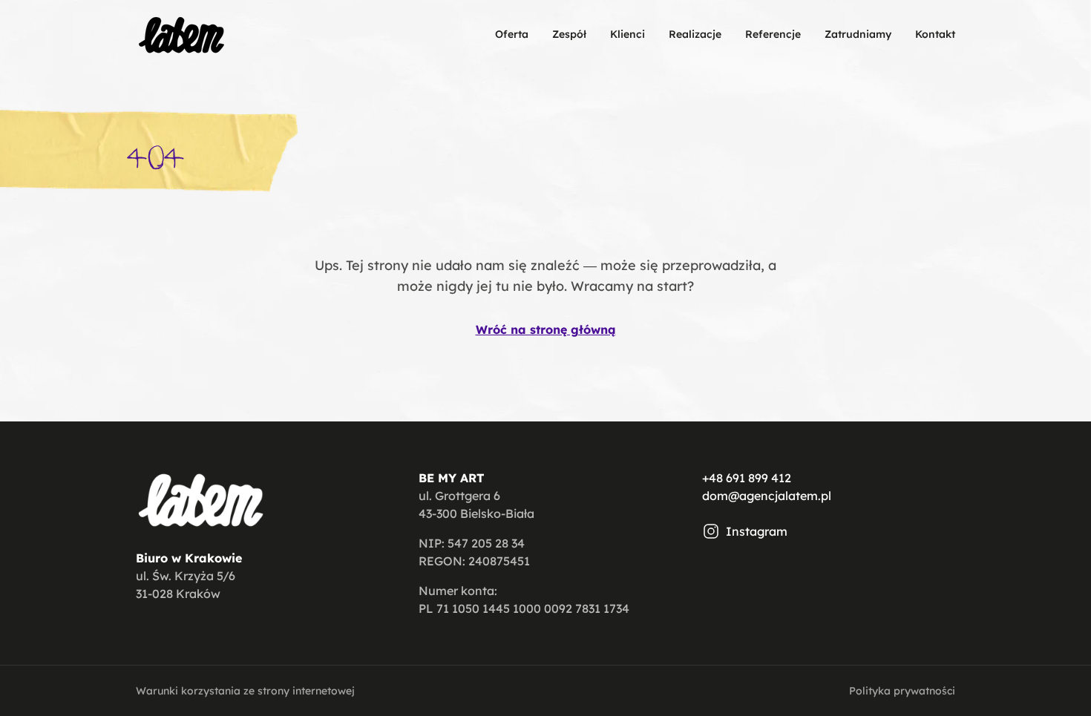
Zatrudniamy (858, 34)
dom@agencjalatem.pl (766, 495)
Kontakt (935, 34)
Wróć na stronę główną (546, 329)
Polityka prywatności (902, 690)
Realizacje (695, 34)
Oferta (511, 34)
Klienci (627, 34)
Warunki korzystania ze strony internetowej (245, 690)
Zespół (569, 34)
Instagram (756, 531)
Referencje (773, 34)
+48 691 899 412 (746, 477)
